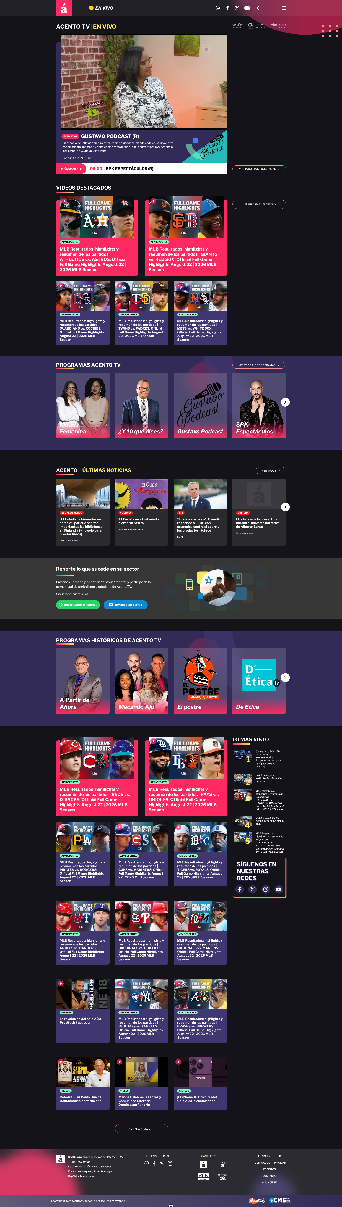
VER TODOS (271, 470)
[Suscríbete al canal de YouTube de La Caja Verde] (223, 1177)
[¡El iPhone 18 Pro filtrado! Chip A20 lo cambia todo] (200, 1083)
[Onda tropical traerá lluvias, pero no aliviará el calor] (259, 821)
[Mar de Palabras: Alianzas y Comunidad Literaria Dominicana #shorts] (141, 1083)
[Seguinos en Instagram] (265, 889)
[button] (285, 402)
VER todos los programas (259, 168)
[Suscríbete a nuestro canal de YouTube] (247, 8)
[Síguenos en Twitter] (237, 8)
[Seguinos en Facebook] (239, 889)
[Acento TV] (64, 8)
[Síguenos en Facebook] (227, 8)
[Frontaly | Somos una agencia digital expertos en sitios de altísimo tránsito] (257, 1201)
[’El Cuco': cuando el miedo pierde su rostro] (141, 506)
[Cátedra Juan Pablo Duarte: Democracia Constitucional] (83, 1083)
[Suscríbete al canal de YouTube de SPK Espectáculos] (203, 1177)
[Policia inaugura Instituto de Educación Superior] (259, 779)
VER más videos (143, 1128)
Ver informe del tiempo (259, 204)
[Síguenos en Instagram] (257, 8)
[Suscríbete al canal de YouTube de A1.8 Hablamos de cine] (223, 1165)
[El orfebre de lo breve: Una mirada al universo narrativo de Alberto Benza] (259, 508)
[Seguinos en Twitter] (252, 889)
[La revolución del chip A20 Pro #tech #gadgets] (83, 1011)
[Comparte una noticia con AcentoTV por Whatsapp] (217, 8)
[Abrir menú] (284, 8)
